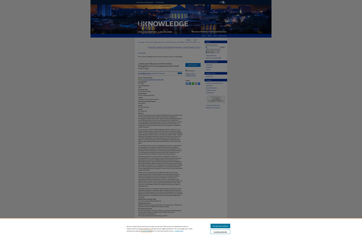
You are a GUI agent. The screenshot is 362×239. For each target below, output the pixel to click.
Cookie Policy (178, 231)
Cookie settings (146, 231)
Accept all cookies (220, 226)
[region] (181, 228)
